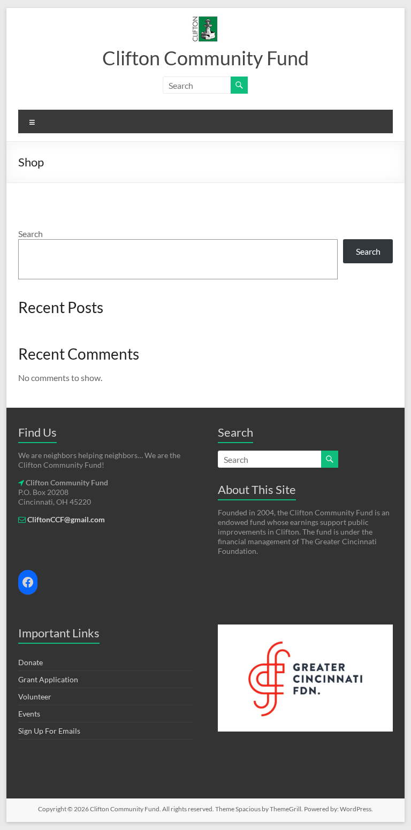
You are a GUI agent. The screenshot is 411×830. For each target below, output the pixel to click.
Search (30, 234)
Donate (30, 662)
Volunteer (34, 696)
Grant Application (48, 679)
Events (29, 713)
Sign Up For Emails (49, 730)
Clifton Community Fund (205, 58)
